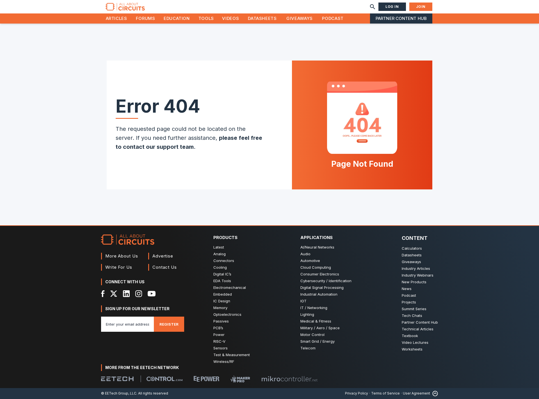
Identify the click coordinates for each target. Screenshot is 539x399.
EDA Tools (222, 281)
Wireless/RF (223, 361)
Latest (218, 247)
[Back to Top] (434, 393)
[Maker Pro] (240, 378)
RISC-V (219, 341)
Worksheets (412, 349)
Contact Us (164, 267)
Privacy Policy (356, 393)
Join (421, 6)
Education (177, 18)
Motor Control (312, 334)
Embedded (222, 294)
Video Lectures (415, 342)
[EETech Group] (117, 379)
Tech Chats (412, 315)
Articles (116, 18)
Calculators (412, 248)
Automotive (310, 260)
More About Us (121, 256)
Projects (409, 302)
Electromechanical (229, 287)
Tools (206, 18)
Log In (392, 6)
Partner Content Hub (401, 18)
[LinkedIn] (126, 293)
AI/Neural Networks (317, 247)
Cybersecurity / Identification (325, 281)
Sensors (220, 348)
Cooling (220, 267)
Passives (221, 321)
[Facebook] (103, 293)
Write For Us (118, 267)
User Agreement (416, 393)
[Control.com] (164, 379)
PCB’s (218, 328)
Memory (220, 307)
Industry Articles (416, 268)
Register (169, 324)
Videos (230, 18)
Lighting (307, 314)
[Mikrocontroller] (289, 379)
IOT (303, 301)
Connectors (223, 260)
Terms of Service (385, 393)
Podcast (332, 18)
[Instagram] (138, 293)
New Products (414, 282)
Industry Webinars (417, 275)
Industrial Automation (318, 294)
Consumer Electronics (319, 274)
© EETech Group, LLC (118, 393)
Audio (305, 254)
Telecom (308, 348)
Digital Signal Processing (322, 287)
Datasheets (262, 18)
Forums (145, 18)
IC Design (221, 301)
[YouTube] (152, 294)
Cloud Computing (315, 267)
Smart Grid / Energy (317, 341)
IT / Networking (313, 307)
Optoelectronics (227, 314)
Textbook (410, 335)
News (407, 288)
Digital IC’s (222, 274)
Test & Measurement (231, 354)
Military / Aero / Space (320, 328)
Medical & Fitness (315, 321)
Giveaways (299, 18)
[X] (113, 294)
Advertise (162, 256)
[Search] (372, 6)
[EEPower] (206, 379)
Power (219, 334)
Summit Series (414, 309)
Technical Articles (417, 329)
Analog (219, 254)
